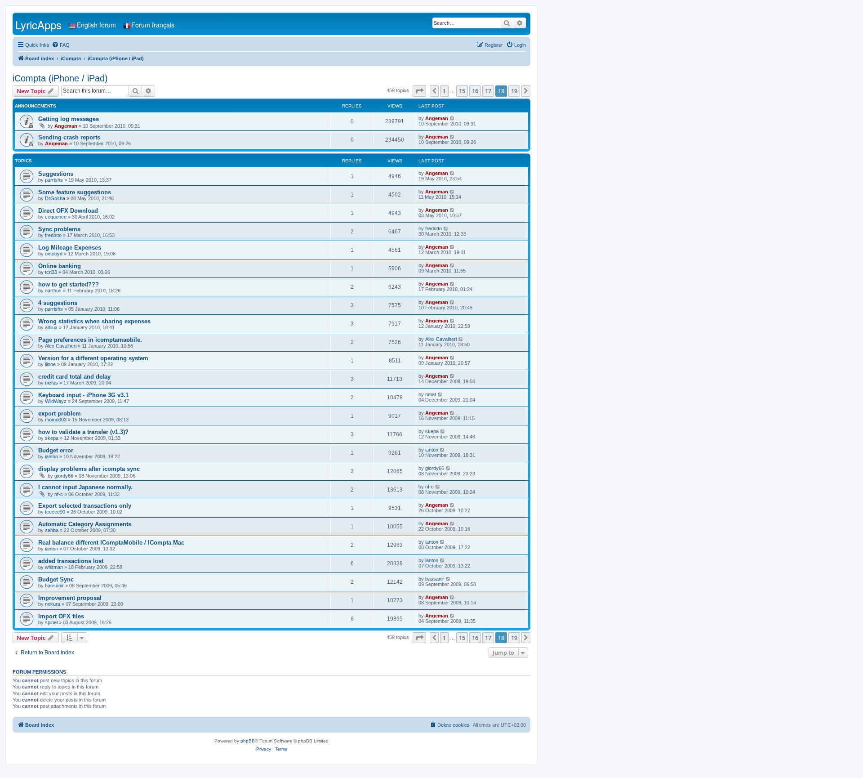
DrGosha (55, 198)
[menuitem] (61, 45)
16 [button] (475, 91)
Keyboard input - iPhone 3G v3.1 (83, 395)
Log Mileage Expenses (69, 247)
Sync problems (59, 229)
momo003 (56, 419)
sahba (51, 530)
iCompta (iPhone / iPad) (60, 78)
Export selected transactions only (84, 505)
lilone (50, 364)
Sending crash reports (69, 137)
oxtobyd (53, 253)
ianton (51, 456)
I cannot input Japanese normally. (85, 487)
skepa (51, 438)
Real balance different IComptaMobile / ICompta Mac (111, 542)
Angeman (65, 126)
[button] (419, 90)
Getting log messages (68, 119)
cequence (56, 216)
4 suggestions (57, 303)
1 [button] (444, 91)
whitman (54, 567)
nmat (430, 394)
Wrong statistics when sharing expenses (94, 321)
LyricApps (38, 24)
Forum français (152, 24)
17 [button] (488, 91)
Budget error (55, 450)
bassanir (54, 585)
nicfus (51, 382)
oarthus (53, 290)
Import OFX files (61, 616)
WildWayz (56, 401)
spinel (51, 622)
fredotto (53, 235)
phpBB (247, 740)
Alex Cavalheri (60, 346)
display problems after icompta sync (89, 468)
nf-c (58, 494)
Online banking (59, 266)
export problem (59, 413)
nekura (52, 604)
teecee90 (55, 511)
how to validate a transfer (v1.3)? (83, 432)
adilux (51, 327)
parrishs (54, 180)
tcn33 (51, 272)
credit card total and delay (74, 376)
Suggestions (55, 173)
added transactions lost (70, 561)
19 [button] (514, 91)
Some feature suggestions (74, 192)
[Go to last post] (452, 118)
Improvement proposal (70, 598)
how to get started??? (68, 284)
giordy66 (63, 475)
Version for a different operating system (93, 358)
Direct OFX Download (68, 210)
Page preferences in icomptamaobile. (90, 339)
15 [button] (462, 91)
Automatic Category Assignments (84, 524)
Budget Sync (56, 579)
